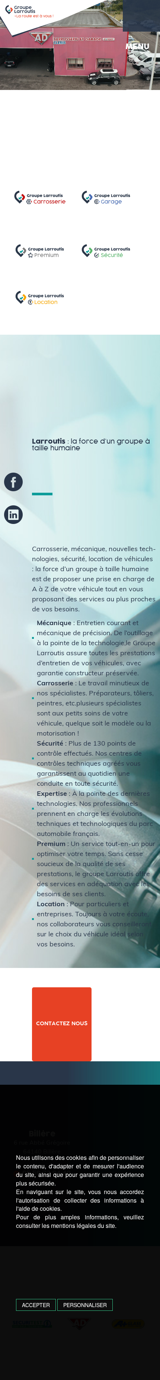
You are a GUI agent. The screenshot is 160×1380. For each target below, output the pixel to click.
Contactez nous (61, 1024)
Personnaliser (85, 1305)
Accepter (36, 1305)
